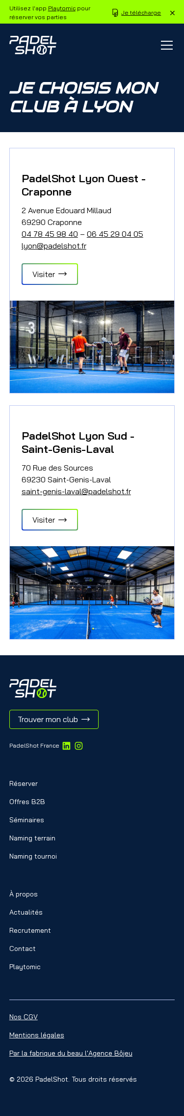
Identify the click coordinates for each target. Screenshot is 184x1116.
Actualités (26, 912)
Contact (22, 948)
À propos (23, 894)
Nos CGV (23, 1016)
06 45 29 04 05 (115, 234)
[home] (32, 45)
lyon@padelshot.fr (54, 246)
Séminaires (26, 819)
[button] (165, 45)
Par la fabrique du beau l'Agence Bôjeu (70, 1053)
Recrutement (30, 930)
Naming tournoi (33, 856)
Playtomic (62, 8)
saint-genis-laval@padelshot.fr (76, 491)
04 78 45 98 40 (50, 234)
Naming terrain (32, 838)
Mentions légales (36, 1035)
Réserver (23, 783)
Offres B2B (27, 801)
